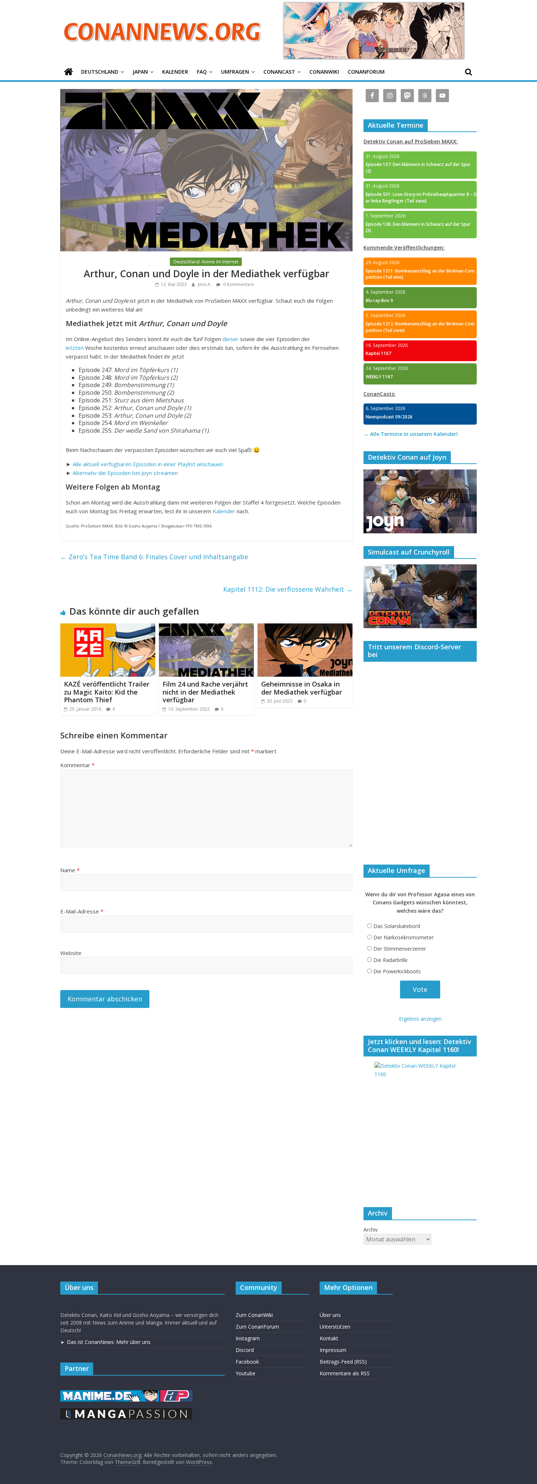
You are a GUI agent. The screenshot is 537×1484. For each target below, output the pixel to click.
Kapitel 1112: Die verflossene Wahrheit (288, 589)
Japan (140, 71)
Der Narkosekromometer (403, 937)
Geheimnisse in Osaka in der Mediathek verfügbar (301, 688)
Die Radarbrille (390, 960)
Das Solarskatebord (396, 926)
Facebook (247, 1361)
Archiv (370, 1229)
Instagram (248, 1338)
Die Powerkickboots (397, 971)
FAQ (202, 71)
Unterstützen (335, 1326)
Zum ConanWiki (254, 1314)
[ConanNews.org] (68, 72)
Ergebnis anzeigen (420, 1018)
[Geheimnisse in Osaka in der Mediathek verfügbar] (305, 628)
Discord (245, 1349)
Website (70, 953)
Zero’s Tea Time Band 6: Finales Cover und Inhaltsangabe (154, 556)
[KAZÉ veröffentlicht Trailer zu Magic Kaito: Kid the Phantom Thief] (107, 628)
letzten (75, 347)
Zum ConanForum (257, 1326)
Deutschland (99, 71)
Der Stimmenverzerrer (399, 948)
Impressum (333, 1349)
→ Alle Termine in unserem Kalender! (410, 433)
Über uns (330, 1314)
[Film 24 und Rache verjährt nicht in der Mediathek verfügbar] (206, 628)
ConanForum (366, 71)
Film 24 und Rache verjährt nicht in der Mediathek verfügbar (205, 692)
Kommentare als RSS (345, 1373)
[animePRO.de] (176, 1393)
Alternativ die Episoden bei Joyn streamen (125, 472)
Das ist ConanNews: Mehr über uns (109, 1341)
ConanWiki (324, 71)
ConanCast (279, 71)
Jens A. (205, 284)
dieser (230, 339)
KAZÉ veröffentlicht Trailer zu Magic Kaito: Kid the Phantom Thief (106, 692)
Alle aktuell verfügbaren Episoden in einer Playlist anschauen (148, 464)
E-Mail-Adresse (81, 911)
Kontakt (329, 1338)
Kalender (175, 71)
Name (70, 870)
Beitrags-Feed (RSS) (343, 1361)
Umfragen (235, 71)
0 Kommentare (238, 284)
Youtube (245, 1373)
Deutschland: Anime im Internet (206, 262)
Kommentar (77, 765)
